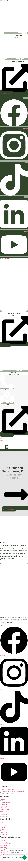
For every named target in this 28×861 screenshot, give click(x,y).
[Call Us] (7, 388)
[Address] (14, 371)
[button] (14, 95)
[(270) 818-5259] (16, 33)
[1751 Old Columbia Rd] (16, 59)
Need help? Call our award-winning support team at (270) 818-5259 (13, 556)
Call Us (7, 389)
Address (14, 372)
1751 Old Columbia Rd (16, 61)
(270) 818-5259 (16, 35)
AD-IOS (3, 860)
